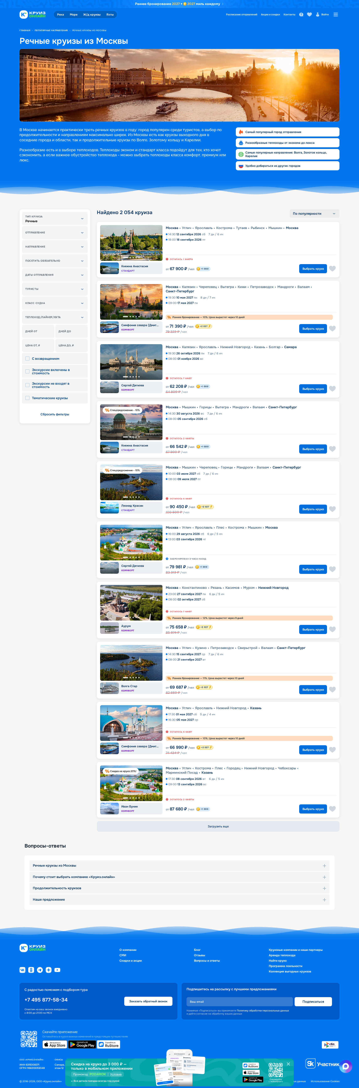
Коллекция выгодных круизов (290, 971)
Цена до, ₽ (66, 345)
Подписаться (313, 1001)
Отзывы (199, 955)
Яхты (110, 14)
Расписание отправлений (241, 14)
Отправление (35, 232)
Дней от (31, 331)
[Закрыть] (288, 1064)
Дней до (65, 331)
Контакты (289, 14)
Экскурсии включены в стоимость (51, 371)
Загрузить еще (218, 826)
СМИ (122, 955)
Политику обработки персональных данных (263, 1010)
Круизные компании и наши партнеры (296, 949)
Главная (25, 30)
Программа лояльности (285, 966)
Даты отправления (39, 275)
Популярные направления (51, 30)
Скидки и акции (130, 960)
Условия (116, 1074)
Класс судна (35, 303)
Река (60, 14)
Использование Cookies (325, 1081)
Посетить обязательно (42, 260)
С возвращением (45, 358)
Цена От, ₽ (32, 345)
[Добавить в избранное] (332, 268)
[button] (55, 218)
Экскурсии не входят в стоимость (50, 385)
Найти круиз (277, 960)
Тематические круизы (50, 398)
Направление (35, 246)
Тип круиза (34, 216)
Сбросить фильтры (55, 414)
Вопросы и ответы (207, 960)
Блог (197, 949)
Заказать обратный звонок (148, 1001)
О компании (127, 949)
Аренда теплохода (282, 955)
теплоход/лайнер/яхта (43, 317)
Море (73, 14)
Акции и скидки (270, 14)
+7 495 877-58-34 (46, 1000)
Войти (325, 14)
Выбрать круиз (313, 269)
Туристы (31, 289)
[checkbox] (28, 358)
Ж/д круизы (92, 14)
